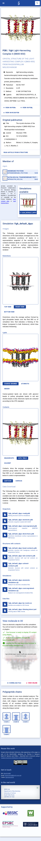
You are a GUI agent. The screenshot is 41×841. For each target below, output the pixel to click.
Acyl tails (22, 458)
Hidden (6, 389)
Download (28, 302)
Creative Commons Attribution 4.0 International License (16, 758)
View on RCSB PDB (11, 113)
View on (9, 107)
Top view (7, 307)
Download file (14, 683)
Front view (19, 307)
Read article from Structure (16, 152)
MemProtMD (7, 773)
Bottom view (9, 312)
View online (31, 683)
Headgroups (9, 458)
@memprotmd (9, 777)
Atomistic (25, 384)
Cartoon (7, 481)
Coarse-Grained (10, 384)
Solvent (7, 463)
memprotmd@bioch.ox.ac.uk (13, 775)
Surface (18, 481)
